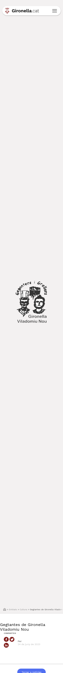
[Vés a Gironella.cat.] (4, 609)
